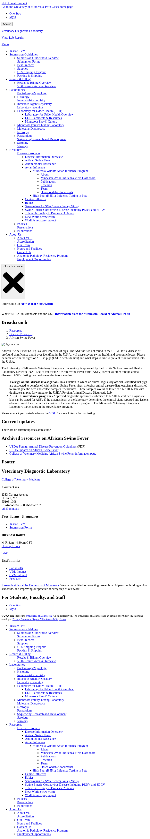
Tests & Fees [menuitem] (17, 51)
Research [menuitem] (46, 185)
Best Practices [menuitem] (25, 65)
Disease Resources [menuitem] (28, 153)
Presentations (25, 802)
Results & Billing (20, 654)
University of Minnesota (39, 615)
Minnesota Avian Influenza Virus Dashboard (68, 752)
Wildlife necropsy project (40, 795)
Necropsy (23, 707)
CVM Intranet (18, 575)
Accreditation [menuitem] (25, 241)
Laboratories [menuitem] (17, 89)
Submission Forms (20, 527)
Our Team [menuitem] (23, 245)
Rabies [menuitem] (29, 202)
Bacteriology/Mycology (31, 668)
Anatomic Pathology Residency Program (42, 830)
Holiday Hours (11, 546)
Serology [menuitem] (22, 142)
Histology (23, 671)
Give (5, 552)
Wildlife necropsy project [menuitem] (40, 220)
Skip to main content (14, 3)
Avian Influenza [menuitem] (35, 167)
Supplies (22, 643)
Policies (22, 798)
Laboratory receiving (30, 682)
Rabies (29, 777)
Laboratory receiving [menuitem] (30, 107)
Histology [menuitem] (23, 96)
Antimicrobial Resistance (40, 738)
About (44, 749)
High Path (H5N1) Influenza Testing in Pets (60, 770)
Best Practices (25, 640)
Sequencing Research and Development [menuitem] (41, 139)
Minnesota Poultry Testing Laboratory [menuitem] (40, 125)
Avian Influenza (35, 742)
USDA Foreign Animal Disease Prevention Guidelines (43, 446)
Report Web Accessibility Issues (49, 619)
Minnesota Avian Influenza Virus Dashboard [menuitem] (68, 178)
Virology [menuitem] (22, 146)
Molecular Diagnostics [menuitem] (31, 128)
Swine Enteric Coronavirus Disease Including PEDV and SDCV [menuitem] (65, 209)
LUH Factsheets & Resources (43, 692)
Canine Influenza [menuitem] (35, 199)
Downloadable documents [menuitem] (57, 192)
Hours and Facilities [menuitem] (29, 248)
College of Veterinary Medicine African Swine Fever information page (52, 453)
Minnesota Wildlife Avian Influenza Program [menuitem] (60, 171)
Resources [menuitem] (15, 149)
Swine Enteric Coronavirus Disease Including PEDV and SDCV (65, 784)
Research (46, 760)
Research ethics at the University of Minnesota (30, 585)
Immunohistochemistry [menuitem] (31, 100)
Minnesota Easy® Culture (41, 696)
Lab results (16, 568)
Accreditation (25, 816)
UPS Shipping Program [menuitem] (31, 72)
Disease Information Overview (44, 731)
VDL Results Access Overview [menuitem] (36, 86)
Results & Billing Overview (34, 657)
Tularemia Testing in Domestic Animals (49, 788)
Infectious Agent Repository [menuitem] (34, 104)
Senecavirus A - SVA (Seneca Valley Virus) (52, 781)
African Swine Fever (38, 735)
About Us (15, 809)
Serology (22, 717)
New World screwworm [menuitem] (40, 216)
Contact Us (24, 827)
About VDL (24, 812)
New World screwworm (40, 791)
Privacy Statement (22, 619)
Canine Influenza (35, 774)
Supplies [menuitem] (22, 68)
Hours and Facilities (29, 823)
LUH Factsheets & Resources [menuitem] (43, 118)
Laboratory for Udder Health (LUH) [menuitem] (39, 111)
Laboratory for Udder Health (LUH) (39, 685)
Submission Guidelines (23, 629)
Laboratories (17, 664)
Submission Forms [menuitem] (28, 61)
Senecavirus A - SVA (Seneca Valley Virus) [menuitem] (52, 206)
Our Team (23, 820)
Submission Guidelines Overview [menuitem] (38, 58)
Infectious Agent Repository (34, 678)
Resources (15, 330)
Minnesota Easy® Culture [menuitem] (41, 121)
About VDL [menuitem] (24, 238)
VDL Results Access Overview (36, 661)
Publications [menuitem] (48, 181)
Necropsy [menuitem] (23, 132)
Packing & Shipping (29, 650)
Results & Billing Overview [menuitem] (34, 82)
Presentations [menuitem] (25, 227)
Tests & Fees (17, 524)
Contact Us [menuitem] (24, 252)
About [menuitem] (44, 174)
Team (44, 763)
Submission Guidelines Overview (38, 632)
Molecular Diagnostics (31, 703)
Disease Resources (20, 334)
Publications (48, 756)
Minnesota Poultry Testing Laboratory (40, 700)
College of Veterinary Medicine (21, 479)
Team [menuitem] (44, 188)
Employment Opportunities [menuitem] (34, 259)
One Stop (15, 13)
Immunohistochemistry (31, 675)
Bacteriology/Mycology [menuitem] (31, 93)
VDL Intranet (17, 571)
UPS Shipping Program (31, 647)
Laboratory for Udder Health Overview (49, 689)
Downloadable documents (57, 767)
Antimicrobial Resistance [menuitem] (40, 164)
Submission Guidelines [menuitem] (23, 54)
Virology (22, 721)
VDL (52, 413)
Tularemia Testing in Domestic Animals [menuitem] (49, 213)
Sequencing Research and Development (41, 714)
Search (7, 24)
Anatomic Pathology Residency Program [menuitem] (42, 255)
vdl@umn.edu (10, 508)
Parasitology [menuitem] (24, 135)
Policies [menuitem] (22, 224)
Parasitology (24, 710)
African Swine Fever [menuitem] (38, 160)
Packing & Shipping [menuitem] (29, 75)
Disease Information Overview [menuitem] (44, 156)
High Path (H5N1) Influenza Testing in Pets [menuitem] (60, 195)
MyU (12, 17)
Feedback (15, 578)
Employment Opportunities (34, 834)
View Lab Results (13, 37)
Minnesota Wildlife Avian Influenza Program (60, 745)
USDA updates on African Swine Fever (33, 450)
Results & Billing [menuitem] (20, 79)
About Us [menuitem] (15, 234)
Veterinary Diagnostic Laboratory (22, 31)
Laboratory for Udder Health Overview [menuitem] (49, 114)
